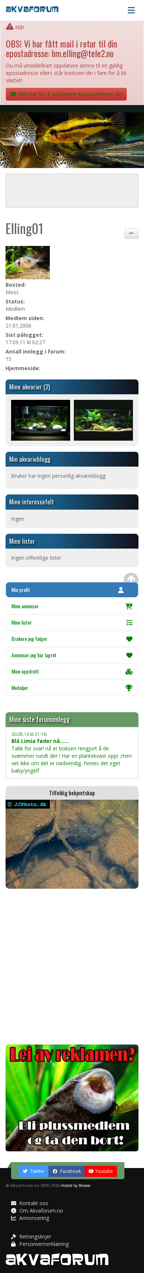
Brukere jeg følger (29, 638)
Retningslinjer (34, 1236)
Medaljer (19, 687)
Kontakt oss (33, 1203)
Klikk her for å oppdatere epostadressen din (69, 94)
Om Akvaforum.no (40, 1210)
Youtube (104, 1171)
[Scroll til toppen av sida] (131, 580)
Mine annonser (25, 606)
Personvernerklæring (43, 1243)
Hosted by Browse (75, 1185)
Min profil (20, 589)
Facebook (70, 1171)
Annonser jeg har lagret (33, 655)
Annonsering (33, 1217)
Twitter (37, 1171)
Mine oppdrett (25, 671)
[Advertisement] (72, 966)
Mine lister (21, 622)
